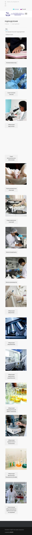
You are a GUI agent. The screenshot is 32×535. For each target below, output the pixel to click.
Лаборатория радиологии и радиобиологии (11, 376)
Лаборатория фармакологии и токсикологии (11, 441)
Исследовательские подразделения (15, 31)
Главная (7, 24)
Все (6, 29)
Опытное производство (11, 282)
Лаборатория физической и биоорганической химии (11, 475)
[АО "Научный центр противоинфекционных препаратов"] (15, 14)
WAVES (11, 532)
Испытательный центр (11, 252)
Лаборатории (9, 34)
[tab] (6, 29)
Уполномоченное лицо (11, 62)
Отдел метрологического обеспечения (11, 158)
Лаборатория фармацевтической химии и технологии (11, 409)
